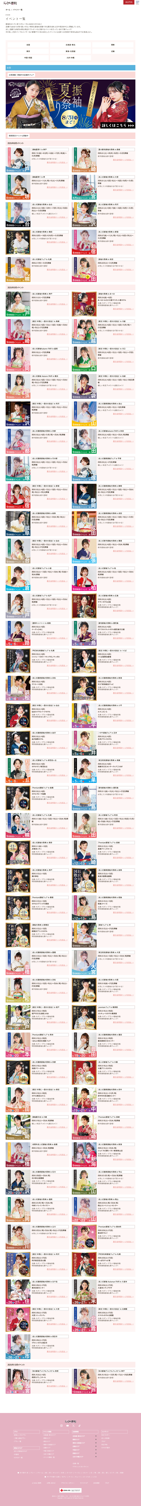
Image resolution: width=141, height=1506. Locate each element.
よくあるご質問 (36, 1483)
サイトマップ (84, 1483)
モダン (64, 1477)
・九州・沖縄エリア (48, 1454)
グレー (33, 1473)
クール (71, 1477)
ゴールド (69, 1473)
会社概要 (96, 1483)
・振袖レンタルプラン (19, 1435)
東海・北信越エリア (79, 1443)
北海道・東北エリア (79, 1436)
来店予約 (104, 1444)
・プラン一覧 (17, 1441)
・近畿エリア (46, 1448)
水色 (62, 1473)
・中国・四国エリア (48, 1451)
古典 (58, 1477)
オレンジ (56, 1473)
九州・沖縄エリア (78, 1457)
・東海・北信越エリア (49, 1444)
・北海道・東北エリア (49, 1435)
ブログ (103, 1441)
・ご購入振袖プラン (19, 1438)
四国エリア (76, 1453)
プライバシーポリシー (68, 1483)
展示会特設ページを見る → (57, 162)
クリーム (40, 1473)
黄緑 (121, 1473)
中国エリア (76, 1450)
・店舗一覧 (75, 1463)
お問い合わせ (51, 1483)
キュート (78, 1477)
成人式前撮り (105, 1438)
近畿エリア (76, 1446)
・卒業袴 (16, 1454)
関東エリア (76, 1439)
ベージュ (77, 1473)
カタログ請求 (105, 1448)
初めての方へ (105, 1435)
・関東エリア (46, 1438)
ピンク (112, 1473)
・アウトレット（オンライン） (80, 1466)
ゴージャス (86, 1477)
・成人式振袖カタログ (20, 1451)
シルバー (85, 1473)
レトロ (94, 1477)
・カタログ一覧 (18, 1457)
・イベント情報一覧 (49, 1457)
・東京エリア (46, 1441)
